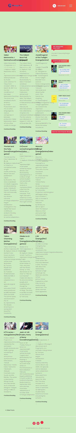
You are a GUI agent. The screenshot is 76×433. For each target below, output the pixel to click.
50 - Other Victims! (62, 117)
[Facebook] (34, 423)
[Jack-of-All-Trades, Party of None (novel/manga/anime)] (26, 326)
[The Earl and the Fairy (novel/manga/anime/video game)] (10, 140)
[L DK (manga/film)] (42, 230)
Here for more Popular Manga (61, 132)
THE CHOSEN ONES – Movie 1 (65, 81)
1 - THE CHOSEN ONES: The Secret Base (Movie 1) (64, 86)
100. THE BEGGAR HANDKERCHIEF (64, 104)
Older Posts (10, 410)
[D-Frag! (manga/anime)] (42, 326)
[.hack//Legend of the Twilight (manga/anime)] (42, 49)
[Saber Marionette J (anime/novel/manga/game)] (10, 49)
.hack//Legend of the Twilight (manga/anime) (42, 57)
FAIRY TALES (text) (64, 96)
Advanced (61, 6)
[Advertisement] (38, 26)
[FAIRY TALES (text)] (54, 99)
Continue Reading (9, 129)
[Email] (38, 423)
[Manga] (15, 6)
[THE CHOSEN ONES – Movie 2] (54, 69)
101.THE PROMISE (64, 98)
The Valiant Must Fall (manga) (24, 57)
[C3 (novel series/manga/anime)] (26, 140)
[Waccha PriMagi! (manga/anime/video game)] (42, 140)
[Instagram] (41, 422)
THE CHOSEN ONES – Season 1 (65, 113)
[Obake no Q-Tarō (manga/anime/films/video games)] (26, 230)
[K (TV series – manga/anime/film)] (10, 326)
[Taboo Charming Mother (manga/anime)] (10, 230)
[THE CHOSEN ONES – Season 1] (54, 116)
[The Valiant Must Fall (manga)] (26, 49)
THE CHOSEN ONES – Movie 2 (65, 66)
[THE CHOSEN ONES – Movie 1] (54, 84)
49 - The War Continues (63, 124)
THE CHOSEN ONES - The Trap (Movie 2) (64, 71)
